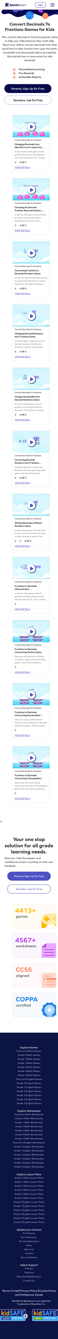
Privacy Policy (28, 1290)
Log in (40, 5)
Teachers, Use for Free (28, 100)
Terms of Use (10, 1290)
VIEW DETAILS (22, 167)
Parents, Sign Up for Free (27, 88)
